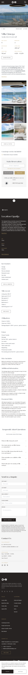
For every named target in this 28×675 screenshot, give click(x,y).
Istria (15, 609)
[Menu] (3, 2)
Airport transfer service (7, 628)
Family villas (4, 606)
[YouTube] (9, 591)
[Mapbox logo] (5, 210)
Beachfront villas (5, 603)
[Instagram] (2, 591)
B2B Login (6, 652)
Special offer (4, 609)
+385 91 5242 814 (17, 183)
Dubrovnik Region (18, 600)
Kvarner (15, 611)
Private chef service (6, 625)
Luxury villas (4, 600)
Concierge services (6, 622)
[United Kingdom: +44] (3, 503)
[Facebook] (4, 591)
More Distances (5, 254)
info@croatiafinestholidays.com (9, 648)
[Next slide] (25, 13)
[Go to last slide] (2, 13)
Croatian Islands (17, 603)
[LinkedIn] (12, 591)
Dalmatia (16, 606)
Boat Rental (4, 631)
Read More (4, 76)
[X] (7, 591)
